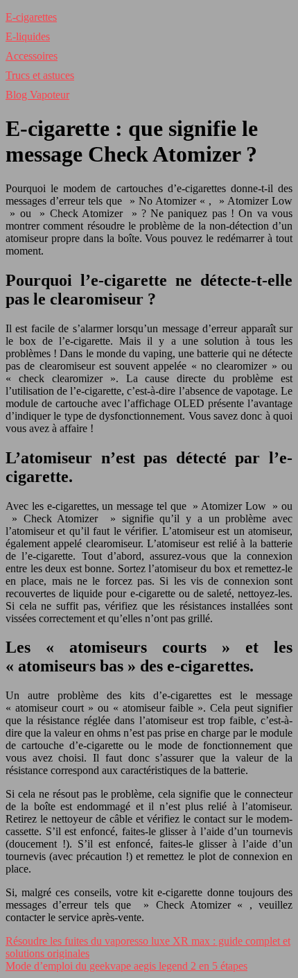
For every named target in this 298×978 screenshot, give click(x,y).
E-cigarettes (31, 17)
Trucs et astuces (40, 75)
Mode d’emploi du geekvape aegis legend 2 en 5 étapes (126, 966)
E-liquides (28, 36)
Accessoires (32, 56)
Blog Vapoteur (37, 95)
